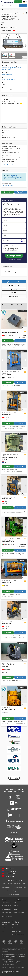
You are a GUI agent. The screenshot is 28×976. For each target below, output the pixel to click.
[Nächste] (25, 45)
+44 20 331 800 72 (10, 874)
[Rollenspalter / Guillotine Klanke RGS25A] (14, 401)
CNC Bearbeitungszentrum (14, 891)
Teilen (14, 292)
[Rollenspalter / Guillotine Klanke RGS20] (14, 610)
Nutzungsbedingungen (7, 972)
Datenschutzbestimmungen (12, 971)
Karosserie (17, 883)
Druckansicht (14, 285)
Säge (23, 883)
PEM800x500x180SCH (8, 80)
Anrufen (21, 192)
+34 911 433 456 (9, 876)
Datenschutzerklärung (14, 260)
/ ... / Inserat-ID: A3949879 (10, 9)
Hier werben (15, 778)
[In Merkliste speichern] (24, 13)
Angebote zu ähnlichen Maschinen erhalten (12, 249)
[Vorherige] (2, 45)
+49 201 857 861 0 (10, 869)
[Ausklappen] (14, 347)
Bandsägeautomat (14, 894)
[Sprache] (24, 1)
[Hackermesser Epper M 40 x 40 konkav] (14, 319)
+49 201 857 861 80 (10, 871)
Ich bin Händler (9, 246)
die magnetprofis (7, 74)
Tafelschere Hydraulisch (19, 887)
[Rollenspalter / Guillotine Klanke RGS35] (14, 569)
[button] (26, 1)
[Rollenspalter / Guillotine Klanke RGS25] (14, 485)
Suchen (23, 6)
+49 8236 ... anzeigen (11, 272)
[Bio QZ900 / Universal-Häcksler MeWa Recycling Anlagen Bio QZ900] (14, 527)
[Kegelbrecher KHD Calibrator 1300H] (14, 696)
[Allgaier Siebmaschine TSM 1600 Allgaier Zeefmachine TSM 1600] (14, 442)
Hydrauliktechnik (7, 883)
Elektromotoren (6, 887)
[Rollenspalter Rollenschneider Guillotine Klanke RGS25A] (14, 360)
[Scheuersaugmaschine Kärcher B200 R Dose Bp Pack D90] (14, 652)
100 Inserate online (7, 185)
